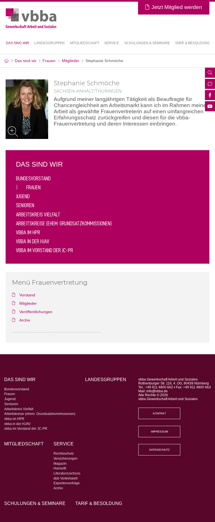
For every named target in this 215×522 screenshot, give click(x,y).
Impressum (159, 431)
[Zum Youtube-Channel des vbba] (210, 106)
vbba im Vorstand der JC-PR (44, 250)
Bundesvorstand (33, 178)
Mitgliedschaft (84, 43)
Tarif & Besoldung (192, 43)
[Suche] (210, 73)
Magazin (60, 464)
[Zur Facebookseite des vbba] (210, 95)
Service (63, 443)
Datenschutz (159, 449)
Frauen (49, 61)
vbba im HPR (28, 232)
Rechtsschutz (63, 453)
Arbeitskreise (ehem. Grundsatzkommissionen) (64, 223)
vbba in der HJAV (32, 241)
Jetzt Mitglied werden (176, 7)
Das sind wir (25, 61)
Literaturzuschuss (66, 473)
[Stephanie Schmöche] (27, 109)
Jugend (23, 196)
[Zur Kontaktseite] (210, 84)
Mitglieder (70, 61)
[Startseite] (6, 61)
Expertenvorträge (66, 483)
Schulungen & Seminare (147, 43)
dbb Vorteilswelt (65, 478)
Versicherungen (65, 458)
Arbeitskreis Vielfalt (38, 214)
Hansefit (59, 468)
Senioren (25, 205)
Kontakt (159, 413)
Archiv (58, 488)
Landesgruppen (49, 43)
